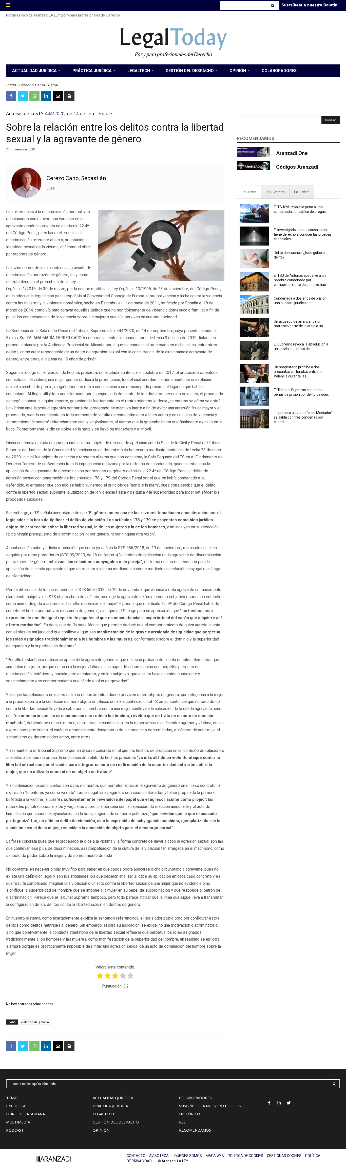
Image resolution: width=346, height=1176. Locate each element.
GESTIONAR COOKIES (284, 1156)
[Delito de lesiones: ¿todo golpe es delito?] (254, 258)
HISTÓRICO (189, 1113)
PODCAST (15, 1130)
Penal (53, 85)
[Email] (58, 96)
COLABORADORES (195, 1097)
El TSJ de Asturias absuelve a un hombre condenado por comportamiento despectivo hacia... (302, 280)
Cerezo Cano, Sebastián (76, 178)
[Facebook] (11, 96)
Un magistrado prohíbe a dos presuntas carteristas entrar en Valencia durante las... (298, 371)
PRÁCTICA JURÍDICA (110, 1105)
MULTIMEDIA (18, 1122)
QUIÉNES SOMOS (188, 1156)
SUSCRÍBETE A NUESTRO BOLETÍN (210, 1105)
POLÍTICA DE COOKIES (245, 1156)
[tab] (249, 192)
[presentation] (249, 192)
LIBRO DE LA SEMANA (25, 1113)
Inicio (11, 85)
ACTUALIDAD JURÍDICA (113, 1097)
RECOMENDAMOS (195, 1130)
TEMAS (12, 1097)
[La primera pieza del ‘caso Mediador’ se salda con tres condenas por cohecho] (254, 418)
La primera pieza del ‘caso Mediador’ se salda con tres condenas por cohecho (303, 417)
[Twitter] (23, 96)
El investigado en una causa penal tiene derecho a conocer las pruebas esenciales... (303, 234)
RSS (182, 1122)
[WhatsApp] (34, 96)
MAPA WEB (215, 1156)
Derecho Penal (32, 85)
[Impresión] (69, 96)
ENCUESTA (15, 1105)
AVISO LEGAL (159, 1156)
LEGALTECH (103, 1113)
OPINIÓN (101, 1130)
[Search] (273, 6)
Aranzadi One (291, 153)
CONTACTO (136, 1156)
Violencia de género (35, 1022)
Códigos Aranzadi (297, 167)
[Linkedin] (46, 96)
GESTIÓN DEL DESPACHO (116, 1122)
